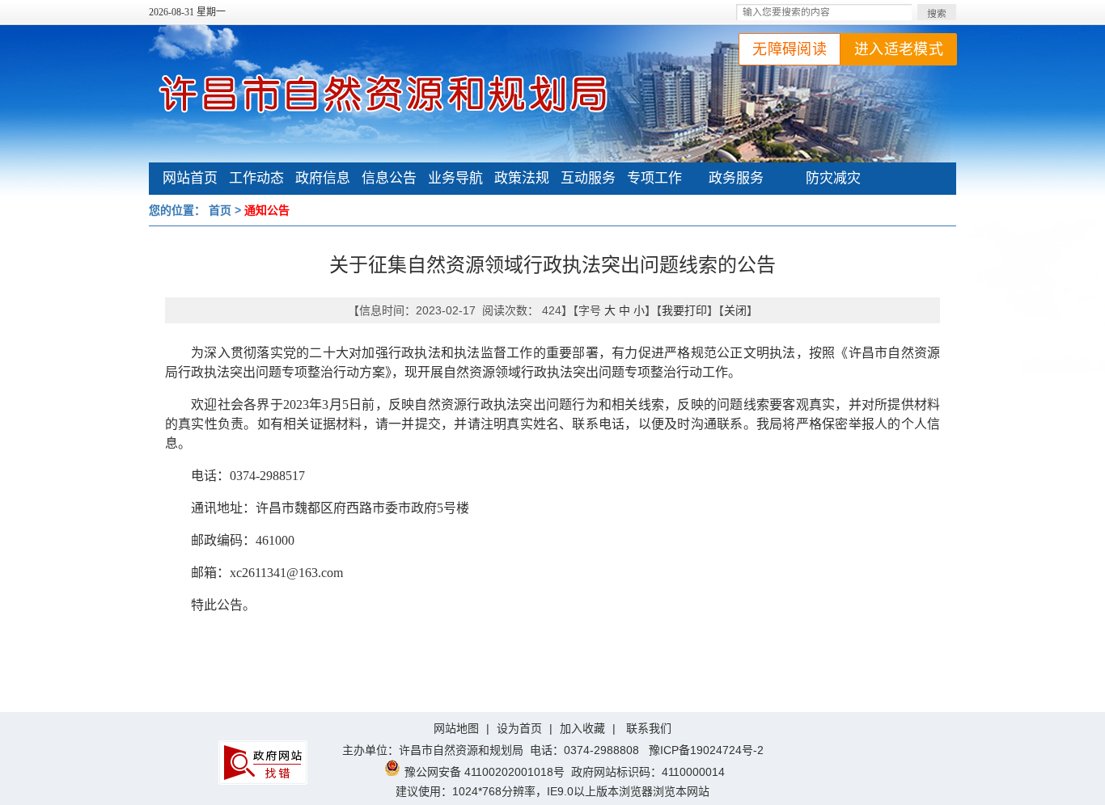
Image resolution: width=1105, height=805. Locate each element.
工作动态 (256, 178)
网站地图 (456, 728)
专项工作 (654, 178)
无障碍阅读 (789, 49)
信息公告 (389, 178)
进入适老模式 (898, 49)
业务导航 (455, 178)
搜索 (936, 13)
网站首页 (190, 178)
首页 (220, 210)
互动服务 (588, 178)
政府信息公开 (322, 180)
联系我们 (648, 728)
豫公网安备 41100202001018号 (484, 771)
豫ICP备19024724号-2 (706, 750)
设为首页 (519, 728)
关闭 (735, 310)
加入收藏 (582, 728)
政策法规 (521, 178)
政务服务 (736, 178)
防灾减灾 (833, 178)
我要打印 (684, 310)
